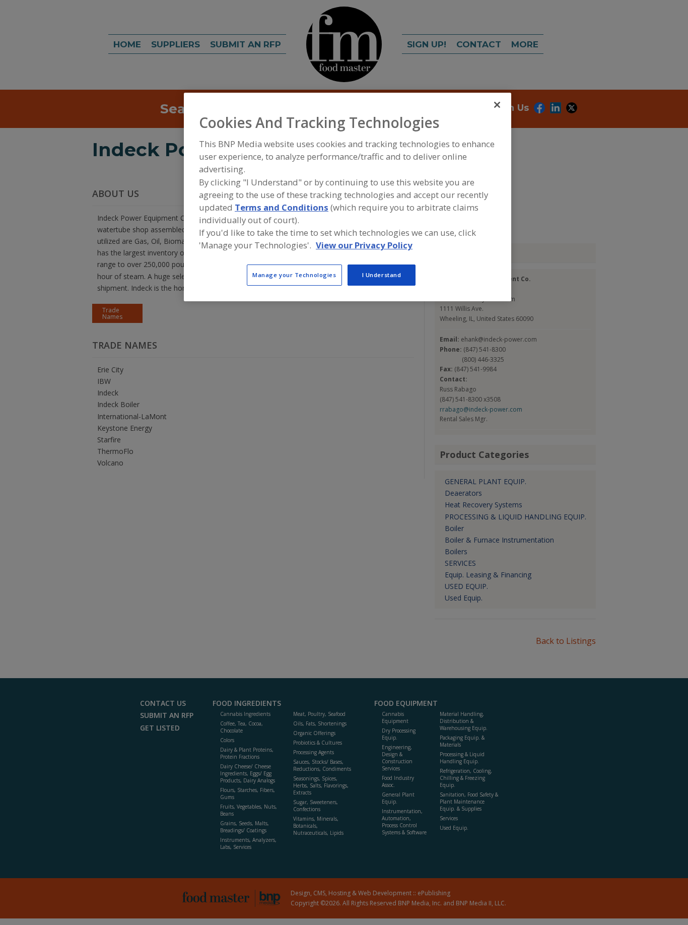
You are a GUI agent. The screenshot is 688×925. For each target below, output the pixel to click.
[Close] (497, 105)
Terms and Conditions (281, 207)
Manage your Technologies (294, 274)
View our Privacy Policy (364, 245)
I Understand (381, 274)
